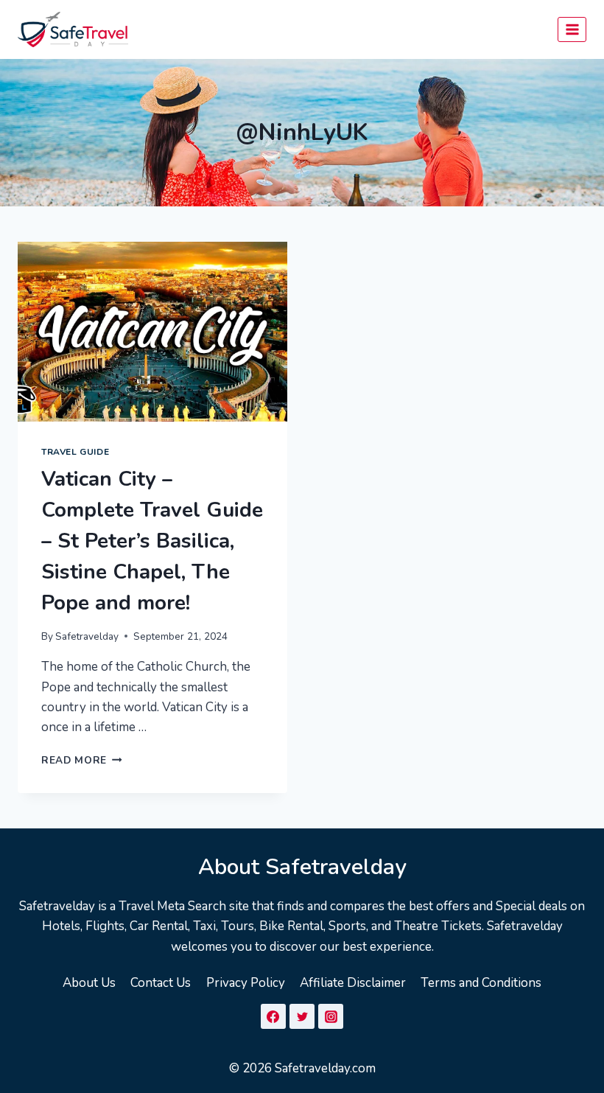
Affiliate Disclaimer (353, 982)
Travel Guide (75, 452)
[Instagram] (330, 1016)
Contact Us (160, 982)
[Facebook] (273, 1016)
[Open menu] (572, 29)
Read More (81, 760)
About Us (89, 982)
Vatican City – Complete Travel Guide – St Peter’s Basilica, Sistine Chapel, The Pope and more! (152, 541)
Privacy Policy (245, 982)
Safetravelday (87, 636)
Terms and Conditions (481, 982)
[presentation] (152, 332)
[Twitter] (302, 1016)
